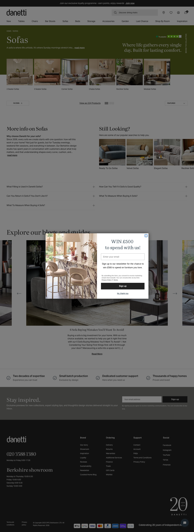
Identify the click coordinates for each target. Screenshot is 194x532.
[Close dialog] (146, 235)
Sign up (123, 286)
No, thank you (122, 293)
